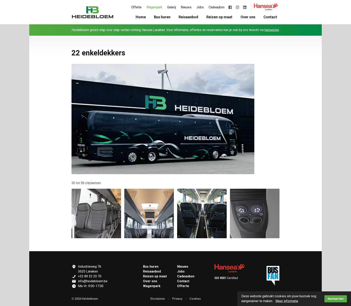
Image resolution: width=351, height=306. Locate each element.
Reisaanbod (152, 271)
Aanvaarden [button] (336, 298)
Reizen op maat (155, 276)
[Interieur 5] (149, 213)
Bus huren (150, 266)
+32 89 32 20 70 (89, 276)
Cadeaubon (185, 276)
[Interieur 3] (96, 213)
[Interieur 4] (254, 213)
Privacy (177, 298)
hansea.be (271, 30)
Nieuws (182, 266)
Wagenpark (151, 286)
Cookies (195, 298)
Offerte (183, 286)
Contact (183, 281)
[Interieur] (202, 213)
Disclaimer (157, 298)
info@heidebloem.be (92, 281)
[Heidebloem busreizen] (93, 12)
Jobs (181, 271)
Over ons (150, 281)
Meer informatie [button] (286, 301)
